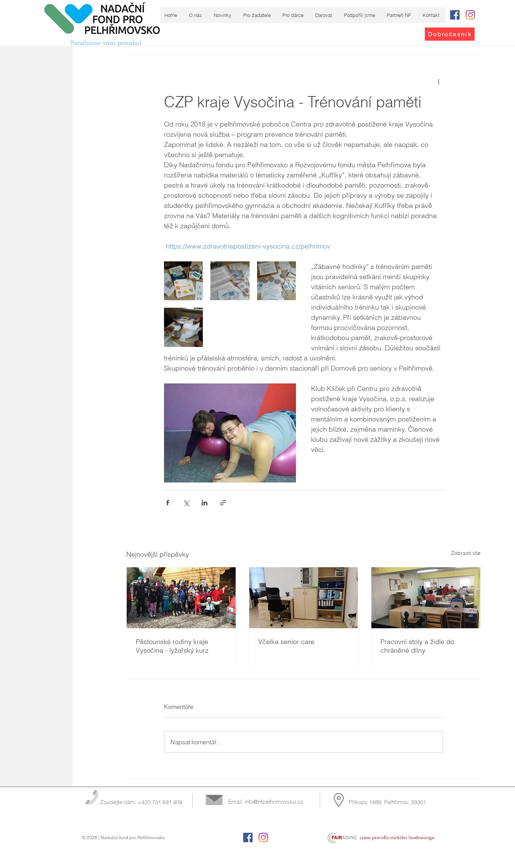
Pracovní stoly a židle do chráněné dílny (417, 646)
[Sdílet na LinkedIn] (204, 502)
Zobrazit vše (466, 553)
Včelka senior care (286, 641)
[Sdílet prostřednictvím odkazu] (223, 502)
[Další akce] (438, 81)
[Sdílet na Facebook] (167, 502)
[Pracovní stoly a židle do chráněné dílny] (425, 597)
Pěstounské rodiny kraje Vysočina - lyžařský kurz (172, 646)
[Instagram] (470, 15)
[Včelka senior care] (303, 597)
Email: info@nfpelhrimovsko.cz (265, 801)
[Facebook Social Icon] (455, 15)
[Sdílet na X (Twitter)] (186, 502)
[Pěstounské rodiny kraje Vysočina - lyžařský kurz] (181, 597)
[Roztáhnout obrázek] (183, 280)
